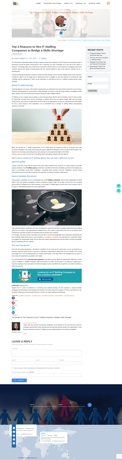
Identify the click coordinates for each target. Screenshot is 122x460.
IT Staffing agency (69, 295)
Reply (25, 333)
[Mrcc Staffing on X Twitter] (14, 432)
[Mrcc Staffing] (16, 3)
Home (38, 3)
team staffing (58, 295)
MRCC (24, 458)
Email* (90, 84)
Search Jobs (94, 3)
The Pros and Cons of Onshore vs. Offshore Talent (99, 58)
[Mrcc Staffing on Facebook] (14, 435)
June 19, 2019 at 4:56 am (30, 323)
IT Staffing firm (36, 295)
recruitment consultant (51, 237)
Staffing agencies (17, 154)
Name (14, 360)
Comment (15, 348)
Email (38, 360)
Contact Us (80, 3)
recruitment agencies (48, 295)
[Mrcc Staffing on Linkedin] (14, 428)
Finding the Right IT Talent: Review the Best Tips (98, 54)
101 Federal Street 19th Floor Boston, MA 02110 (22, 430)
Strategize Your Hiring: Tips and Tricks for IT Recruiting (98, 63)
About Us (68, 3)
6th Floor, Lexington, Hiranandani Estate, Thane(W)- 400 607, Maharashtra (53, 438)
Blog (64, 40)
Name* (90, 77)
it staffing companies (25, 295)
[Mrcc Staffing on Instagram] (14, 443)
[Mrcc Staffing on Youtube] (14, 439)
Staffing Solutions (52, 3)
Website (61, 360)
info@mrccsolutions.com (27, 434)
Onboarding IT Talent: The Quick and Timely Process (97, 67)
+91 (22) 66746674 (46, 441)
